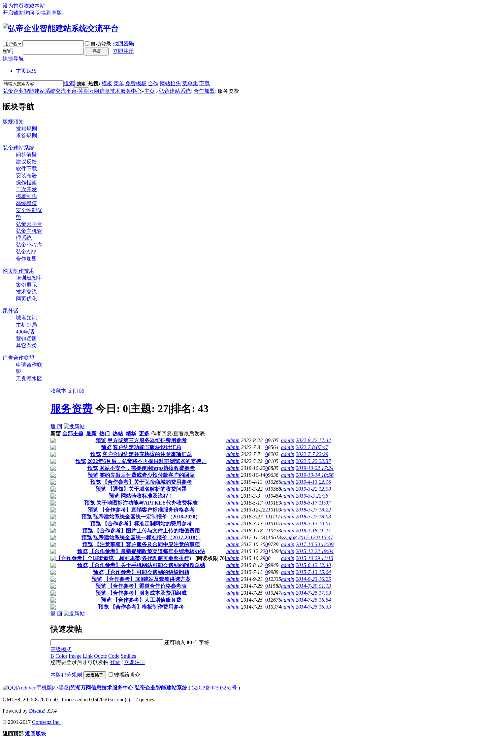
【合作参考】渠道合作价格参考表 (147, 586)
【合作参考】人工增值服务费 (147, 600)
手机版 (44, 687)
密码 (8, 51)
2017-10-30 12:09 (315, 544)
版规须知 (13, 121)
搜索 (69, 83)
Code (113, 656)
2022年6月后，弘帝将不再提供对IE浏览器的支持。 (147, 461)
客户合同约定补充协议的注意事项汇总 (147, 454)
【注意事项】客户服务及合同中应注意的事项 (147, 544)
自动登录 (101, 44)
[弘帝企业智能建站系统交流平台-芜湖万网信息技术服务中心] (61, 28)
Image (75, 656)
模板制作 (26, 196)
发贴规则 (26, 128)
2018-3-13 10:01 (313, 523)
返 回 (56, 426)
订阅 (79, 391)
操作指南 (26, 182)
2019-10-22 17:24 (315, 468)
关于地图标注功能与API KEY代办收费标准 (147, 503)
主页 (26, 71)
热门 (104, 433)
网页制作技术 (18, 271)
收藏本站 (34, 6)
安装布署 (26, 175)
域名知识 (26, 318)
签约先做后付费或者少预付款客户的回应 (147, 475)
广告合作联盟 (18, 358)
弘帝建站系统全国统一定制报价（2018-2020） (147, 516)
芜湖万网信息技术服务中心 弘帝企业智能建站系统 (128, 687)
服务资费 (71, 408)
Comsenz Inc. (46, 722)
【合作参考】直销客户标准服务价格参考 (147, 509)
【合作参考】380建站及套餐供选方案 (147, 579)
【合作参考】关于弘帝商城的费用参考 (147, 482)
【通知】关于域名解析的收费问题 (147, 489)
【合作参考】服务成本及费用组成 (147, 593)
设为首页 (13, 6)
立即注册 (123, 51)
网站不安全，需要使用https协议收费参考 (147, 468)
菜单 (118, 83)
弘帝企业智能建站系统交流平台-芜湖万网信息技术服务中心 (72, 91)
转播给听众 (127, 675)
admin (233, 440)
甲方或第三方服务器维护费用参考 (147, 440)
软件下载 (26, 168)
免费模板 (135, 83)
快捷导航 (13, 58)
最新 (91, 433)
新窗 (55, 433)
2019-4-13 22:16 (313, 482)
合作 (153, 83)
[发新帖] (74, 426)
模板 (107, 83)
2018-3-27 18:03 (313, 516)
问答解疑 (26, 155)
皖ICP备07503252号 (214, 687)
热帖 (118, 433)
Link (88, 656)
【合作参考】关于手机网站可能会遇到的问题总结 (147, 565)
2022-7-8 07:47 (312, 447)
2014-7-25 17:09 (313, 593)
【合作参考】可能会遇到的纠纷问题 (147, 572)
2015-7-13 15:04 (313, 572)
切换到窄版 (49, 13)
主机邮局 (26, 325)
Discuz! (37, 711)
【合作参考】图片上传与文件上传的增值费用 (147, 530)
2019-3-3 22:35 (312, 496)
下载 (204, 83)
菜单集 (190, 83)
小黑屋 (61, 687)
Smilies (128, 656)
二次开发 (26, 189)
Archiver (26, 687)
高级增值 (26, 203)
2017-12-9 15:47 (315, 537)
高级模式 (61, 649)
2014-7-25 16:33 (313, 607)
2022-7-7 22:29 (312, 454)
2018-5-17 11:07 (313, 503)
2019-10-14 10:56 (315, 475)
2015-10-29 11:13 (314, 558)
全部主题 (72, 433)
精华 (131, 433)
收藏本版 (61, 391)
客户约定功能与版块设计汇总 (147, 447)
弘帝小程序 (29, 245)
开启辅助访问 (18, 13)
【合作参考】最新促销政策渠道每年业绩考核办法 (147, 551)
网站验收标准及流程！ (147, 496)
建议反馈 (26, 161)
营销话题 (26, 338)
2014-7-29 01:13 (313, 586)
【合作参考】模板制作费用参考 (147, 607)
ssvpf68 (289, 537)
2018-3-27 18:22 (313, 509)
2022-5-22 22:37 (313, 461)
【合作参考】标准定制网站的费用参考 (147, 523)
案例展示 (26, 285)
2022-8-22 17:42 (313, 440)
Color (61, 656)
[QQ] (9, 687)
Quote (100, 656)
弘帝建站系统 (175, 91)
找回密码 (123, 43)
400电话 (25, 332)
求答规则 (26, 135)
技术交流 (26, 292)
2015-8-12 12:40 (313, 565)
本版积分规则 (66, 675)
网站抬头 (170, 83)
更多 (144, 433)
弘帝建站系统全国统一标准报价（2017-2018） (147, 537)
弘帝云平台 (29, 224)
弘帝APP (26, 252)
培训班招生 (29, 278)
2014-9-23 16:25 (313, 579)
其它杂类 (26, 345)
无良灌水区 (29, 378)
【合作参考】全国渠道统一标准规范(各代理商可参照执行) (123, 558)
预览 (101, 440)
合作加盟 (204, 91)
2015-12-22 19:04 (315, 551)
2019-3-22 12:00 (313, 489)
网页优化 (26, 298)
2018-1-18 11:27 (313, 530)
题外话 (10, 311)
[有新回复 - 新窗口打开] (53, 441)
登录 (115, 662)
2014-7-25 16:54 (313, 600)
